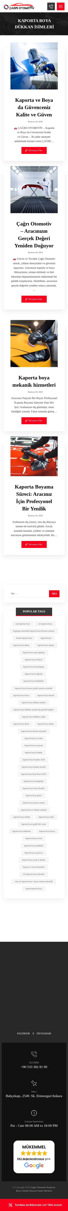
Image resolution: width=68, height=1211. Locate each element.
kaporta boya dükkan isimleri (34, 702)
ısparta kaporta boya (33, 888)
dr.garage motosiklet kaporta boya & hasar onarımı (33, 631)
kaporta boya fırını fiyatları (34, 788)
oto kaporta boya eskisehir (33, 874)
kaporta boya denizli (45, 695)
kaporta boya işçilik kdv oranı (33, 824)
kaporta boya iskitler (21, 817)
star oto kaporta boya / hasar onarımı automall (33, 881)
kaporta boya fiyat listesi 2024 (33, 774)
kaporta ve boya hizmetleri (33, 867)
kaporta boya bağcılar (34, 674)
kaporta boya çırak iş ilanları (33, 860)
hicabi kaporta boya (24, 638)
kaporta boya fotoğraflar (34, 781)
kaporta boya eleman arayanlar (33, 731)
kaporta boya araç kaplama (34, 652)
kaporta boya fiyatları (33, 752)
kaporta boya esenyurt (34, 745)
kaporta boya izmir (46, 817)
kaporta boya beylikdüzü (34, 681)
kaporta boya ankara (45, 645)
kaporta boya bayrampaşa (33, 667)
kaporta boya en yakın (34, 738)
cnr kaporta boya (45, 624)
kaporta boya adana (21, 645)
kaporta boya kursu (47, 831)
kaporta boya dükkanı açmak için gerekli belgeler (34, 709)
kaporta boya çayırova (34, 853)
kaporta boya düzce (21, 724)
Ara (54, 593)
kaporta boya (46, 638)
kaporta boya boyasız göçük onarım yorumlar (33, 688)
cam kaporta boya (22, 624)
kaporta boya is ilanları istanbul (34, 810)
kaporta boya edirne (46, 724)
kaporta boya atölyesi (33, 659)
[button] (61, 6)
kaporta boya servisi (33, 838)
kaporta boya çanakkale (33, 845)
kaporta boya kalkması (21, 831)
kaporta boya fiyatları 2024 (34, 759)
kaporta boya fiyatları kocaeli (34, 767)
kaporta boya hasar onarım (34, 803)
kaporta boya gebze (34, 795)
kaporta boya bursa (21, 695)
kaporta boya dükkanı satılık (33, 717)
